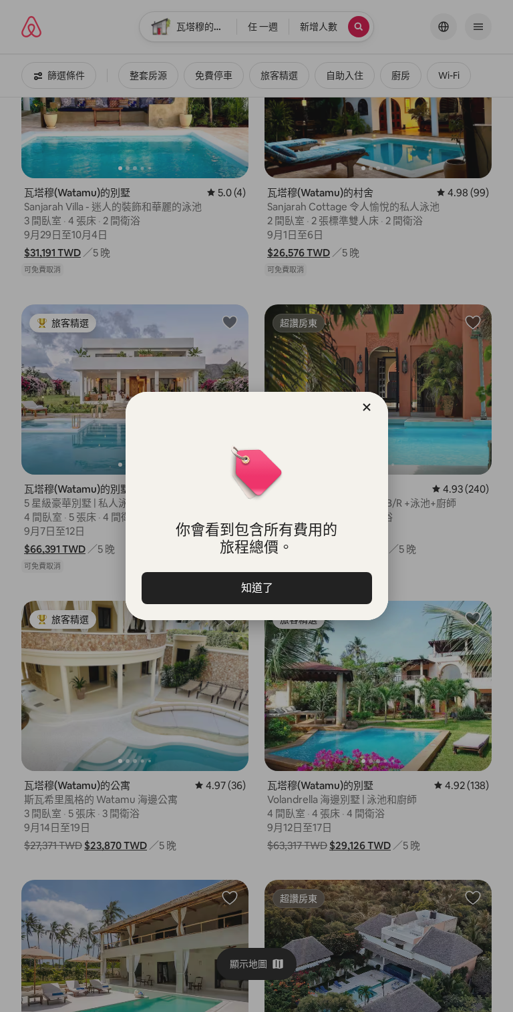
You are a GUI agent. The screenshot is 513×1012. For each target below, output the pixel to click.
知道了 (256, 588)
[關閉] (366, 407)
